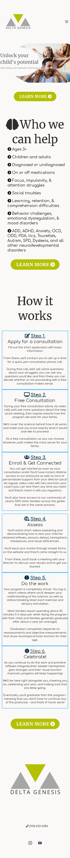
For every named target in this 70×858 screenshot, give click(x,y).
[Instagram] (30, 843)
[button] (66, 22)
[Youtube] (40, 843)
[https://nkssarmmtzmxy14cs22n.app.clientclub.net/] (18, 21)
